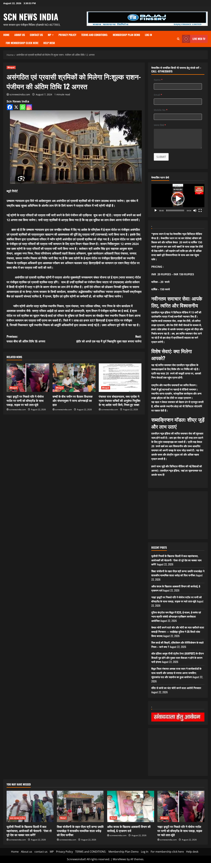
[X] (16, 107)
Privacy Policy (67, 35)
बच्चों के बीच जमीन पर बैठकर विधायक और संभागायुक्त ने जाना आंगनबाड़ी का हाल (72, 400)
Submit (161, 157)
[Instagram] (29, 107)
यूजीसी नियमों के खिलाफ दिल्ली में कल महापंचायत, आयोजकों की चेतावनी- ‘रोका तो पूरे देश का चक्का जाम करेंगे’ (176, 560)
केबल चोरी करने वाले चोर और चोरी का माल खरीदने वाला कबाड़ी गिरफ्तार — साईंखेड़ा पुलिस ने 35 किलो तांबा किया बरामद (177, 631)
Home (6, 35)
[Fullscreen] (200, 210)
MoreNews (119, 859)
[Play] (155, 210)
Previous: (26, 338)
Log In (148, 35)
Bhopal (11, 67)
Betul (63, 817)
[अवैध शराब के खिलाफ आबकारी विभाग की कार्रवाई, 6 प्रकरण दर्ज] (130, 806)
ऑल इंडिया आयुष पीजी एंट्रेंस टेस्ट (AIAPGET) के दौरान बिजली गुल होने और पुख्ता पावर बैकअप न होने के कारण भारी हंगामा (177, 657)
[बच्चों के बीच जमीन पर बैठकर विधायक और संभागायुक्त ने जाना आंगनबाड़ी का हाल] (74, 377)
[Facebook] (10, 107)
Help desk (49, 43)
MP (49, 35)
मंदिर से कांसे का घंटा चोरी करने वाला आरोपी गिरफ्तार (176, 688)
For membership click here (22, 43)
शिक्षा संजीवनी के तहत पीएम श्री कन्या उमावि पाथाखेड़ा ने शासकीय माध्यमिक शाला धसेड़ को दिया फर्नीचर (177, 573)
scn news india (30, 16)
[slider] (175, 210)
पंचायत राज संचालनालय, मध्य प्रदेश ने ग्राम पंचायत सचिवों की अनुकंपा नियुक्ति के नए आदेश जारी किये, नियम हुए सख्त (119, 400)
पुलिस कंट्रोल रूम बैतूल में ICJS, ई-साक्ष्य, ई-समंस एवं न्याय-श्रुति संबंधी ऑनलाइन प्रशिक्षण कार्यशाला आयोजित (176, 616)
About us (19, 35)
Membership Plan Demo (126, 35)
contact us (36, 35)
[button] (177, 198)
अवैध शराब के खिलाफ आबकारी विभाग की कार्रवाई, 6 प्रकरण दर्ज (129, 828)
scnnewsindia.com (20, 94)
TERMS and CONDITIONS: (94, 35)
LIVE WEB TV (199, 39)
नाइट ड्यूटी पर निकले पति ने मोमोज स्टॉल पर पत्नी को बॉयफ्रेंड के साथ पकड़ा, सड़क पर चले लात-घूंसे (25, 400)
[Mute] (194, 210)
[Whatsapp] (23, 107)
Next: (108, 338)
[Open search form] (178, 39)
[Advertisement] (177, 515)
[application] (177, 199)
